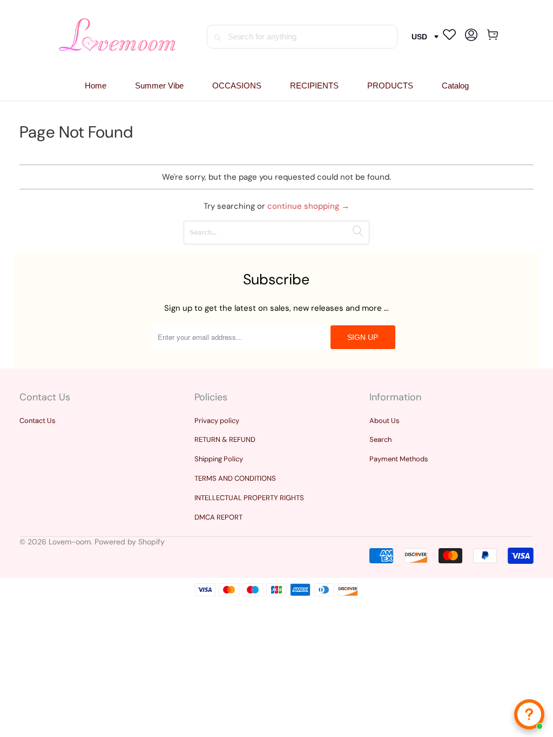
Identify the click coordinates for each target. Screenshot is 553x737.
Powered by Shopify (130, 542)
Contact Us (37, 420)
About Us (384, 420)
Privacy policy (216, 420)
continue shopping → (308, 206)
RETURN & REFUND (224, 439)
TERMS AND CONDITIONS (235, 478)
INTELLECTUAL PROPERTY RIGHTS (249, 497)
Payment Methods (398, 458)
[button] (236, 86)
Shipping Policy (218, 458)
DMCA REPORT (218, 517)
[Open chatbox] (529, 714)
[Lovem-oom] (117, 36)
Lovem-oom (70, 542)
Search (380, 439)
